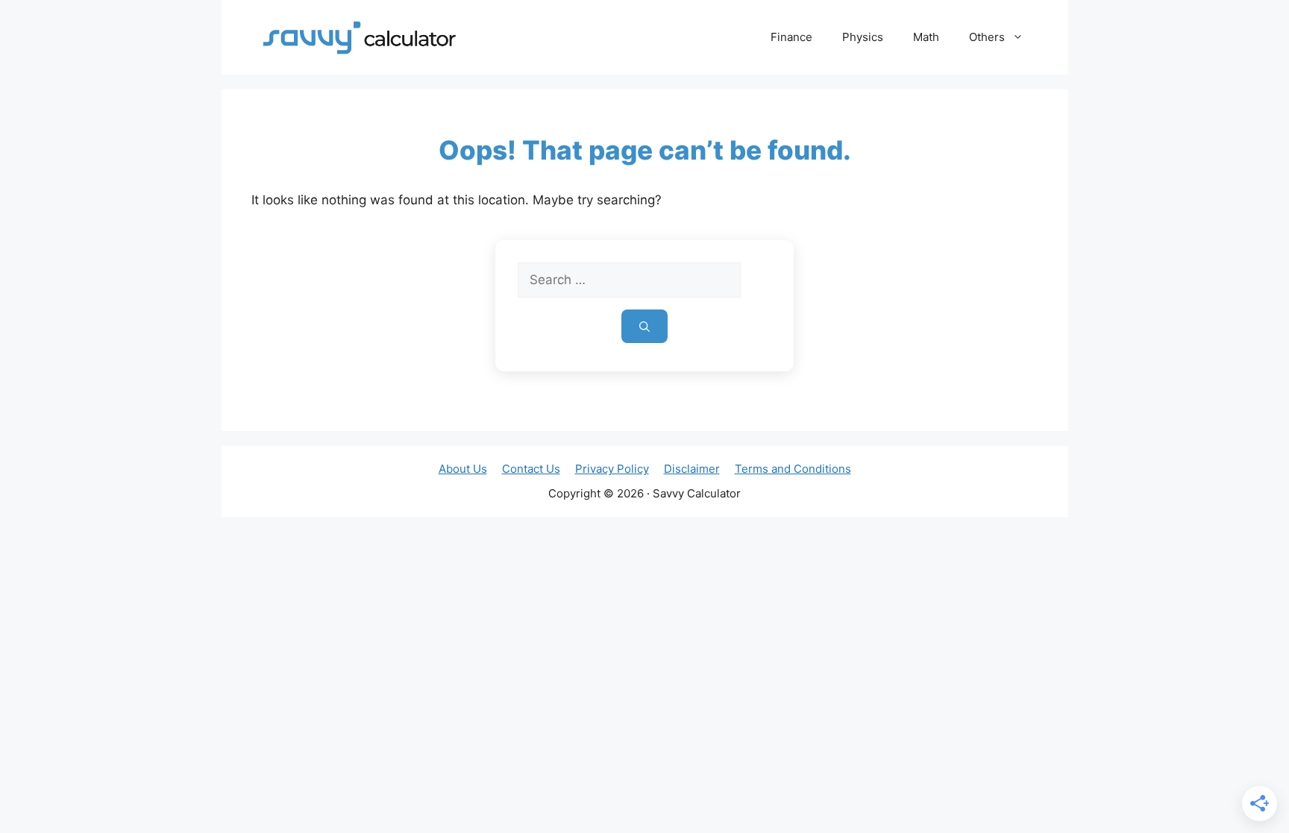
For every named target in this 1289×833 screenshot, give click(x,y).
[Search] (644, 326)
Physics (862, 37)
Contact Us (531, 469)
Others (987, 37)
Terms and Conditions (793, 469)
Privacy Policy (612, 469)
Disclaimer (692, 469)
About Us (463, 469)
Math (926, 37)
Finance (791, 37)
